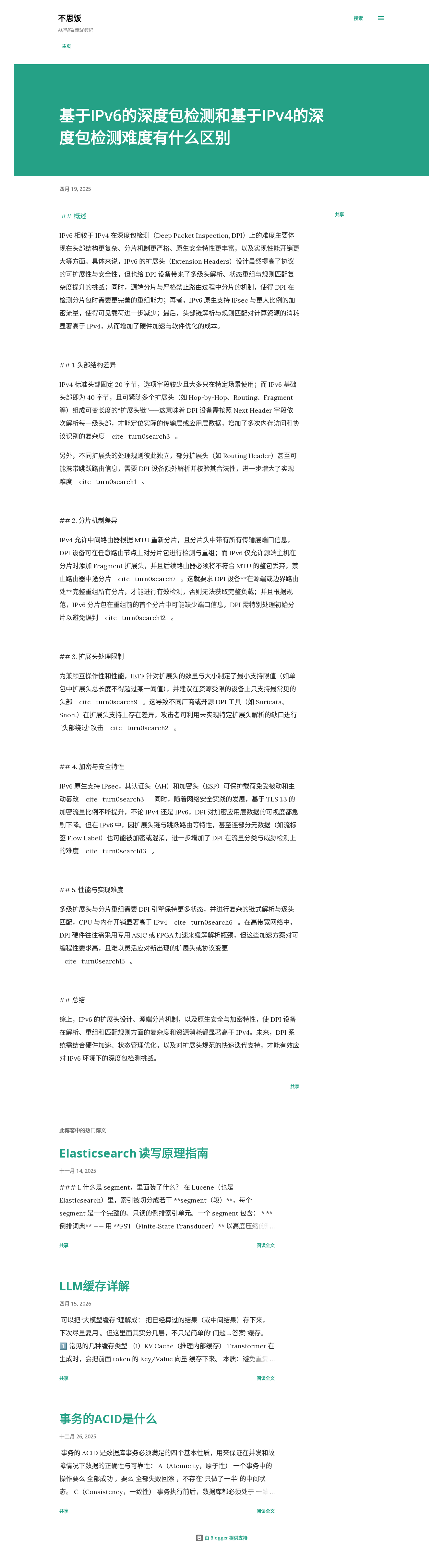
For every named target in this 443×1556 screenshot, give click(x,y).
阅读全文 (266, 1245)
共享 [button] (339, 214)
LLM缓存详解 (94, 1286)
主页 (66, 46)
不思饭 (69, 18)
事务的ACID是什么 (108, 1419)
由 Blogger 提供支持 (225, 1538)
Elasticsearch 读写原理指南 (134, 1153)
